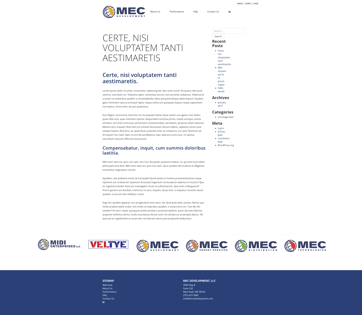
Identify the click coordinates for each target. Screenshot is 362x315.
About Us (155, 11)
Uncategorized (225, 117)
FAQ (195, 11)
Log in (221, 128)
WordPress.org (226, 145)
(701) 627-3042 (191, 295)
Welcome (107, 285)
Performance (177, 11)
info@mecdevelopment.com (198, 298)
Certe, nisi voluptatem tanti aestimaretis (224, 57)
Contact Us (213, 11)
